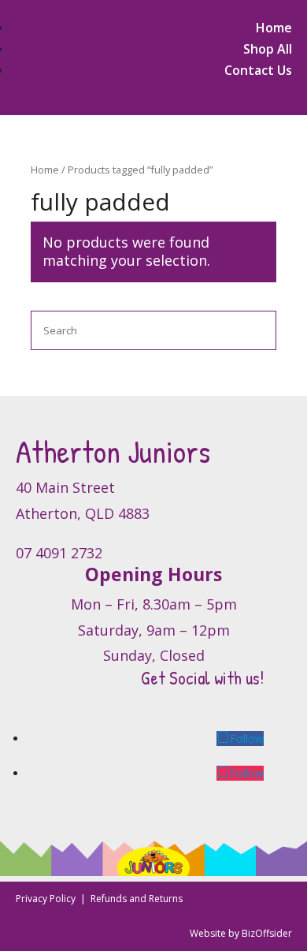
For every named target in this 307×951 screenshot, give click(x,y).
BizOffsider (267, 933)
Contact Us (258, 70)
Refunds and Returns (137, 898)
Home (274, 27)
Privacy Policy (47, 898)
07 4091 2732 (59, 552)
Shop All (267, 49)
